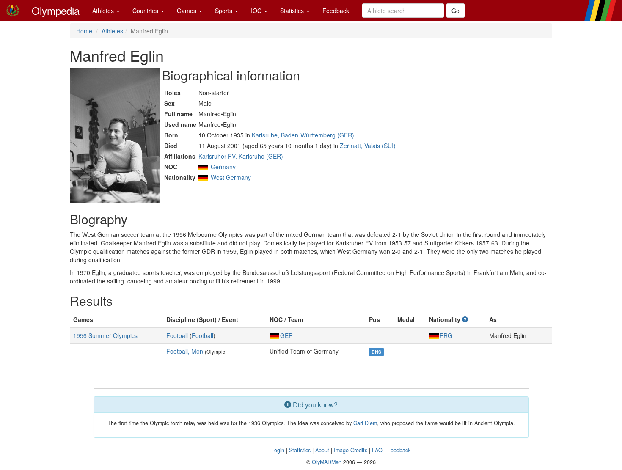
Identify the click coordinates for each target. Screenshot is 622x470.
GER (286, 335)
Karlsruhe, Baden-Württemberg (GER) (303, 135)
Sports (224, 10)
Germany (223, 166)
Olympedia (56, 10)
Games (187, 10)
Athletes (104, 10)
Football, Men (184, 351)
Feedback (335, 10)
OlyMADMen (326, 462)
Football (177, 335)
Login (277, 450)
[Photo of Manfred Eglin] (115, 135)
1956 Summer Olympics (105, 335)
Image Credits (350, 450)
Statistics (292, 10)
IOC (257, 10)
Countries (146, 10)
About (322, 450)
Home (84, 31)
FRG (446, 335)
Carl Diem (365, 423)
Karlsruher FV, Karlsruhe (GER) (240, 156)
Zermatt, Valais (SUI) (368, 145)
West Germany (231, 177)
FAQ (377, 450)
